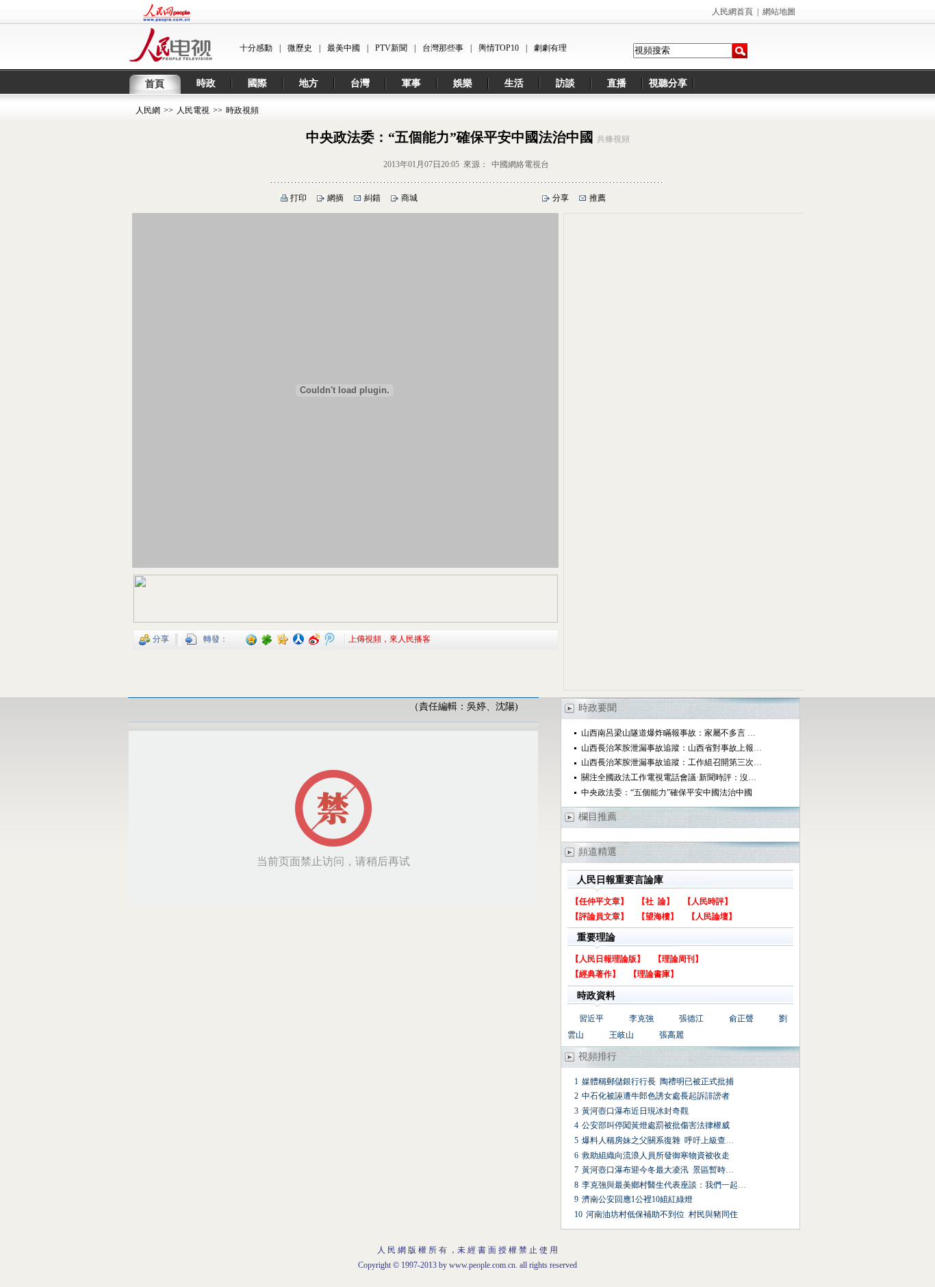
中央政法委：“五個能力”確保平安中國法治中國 (666, 792)
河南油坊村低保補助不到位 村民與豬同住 (662, 1214)
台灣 (360, 83)
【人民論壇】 (712, 916)
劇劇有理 (550, 48)
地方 (308, 83)
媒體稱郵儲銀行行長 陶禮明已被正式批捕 (658, 1081)
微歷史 (299, 48)
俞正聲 (741, 1018)
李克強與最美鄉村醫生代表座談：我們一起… (664, 1185)
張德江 (691, 1018)
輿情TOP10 (498, 48)
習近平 (591, 1018)
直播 (616, 83)
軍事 (411, 83)
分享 (560, 198)
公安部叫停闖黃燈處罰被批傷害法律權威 (656, 1125)
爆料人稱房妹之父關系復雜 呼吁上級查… (658, 1140)
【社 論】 (655, 901)
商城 (409, 198)
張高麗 (671, 1035)
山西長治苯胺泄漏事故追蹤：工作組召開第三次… (671, 762)
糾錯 (372, 198)
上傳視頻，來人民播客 (389, 638)
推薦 (597, 198)
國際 (257, 83)
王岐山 (621, 1035)
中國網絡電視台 (520, 164)
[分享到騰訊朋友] (267, 638)
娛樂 (462, 83)
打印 (298, 198)
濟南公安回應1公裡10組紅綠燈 (637, 1199)
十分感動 (256, 48)
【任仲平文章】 (599, 901)
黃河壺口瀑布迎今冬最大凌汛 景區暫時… (658, 1170)
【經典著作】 (595, 974)
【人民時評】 (707, 901)
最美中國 (343, 48)
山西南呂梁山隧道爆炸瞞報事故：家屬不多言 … (668, 733)
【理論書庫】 (653, 974)
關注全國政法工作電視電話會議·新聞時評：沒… (668, 777)
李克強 (641, 1018)
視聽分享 (668, 83)
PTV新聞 (391, 48)
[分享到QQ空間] (251, 638)
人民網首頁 (732, 11)
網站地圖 (779, 11)
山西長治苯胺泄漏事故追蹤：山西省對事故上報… (671, 748)
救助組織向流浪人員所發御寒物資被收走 (657, 1155)
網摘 (335, 198)
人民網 (148, 110)
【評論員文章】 (599, 916)
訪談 (565, 83)
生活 (514, 83)
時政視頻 (242, 110)
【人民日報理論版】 (608, 959)
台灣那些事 (442, 48)
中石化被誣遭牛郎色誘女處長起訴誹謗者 (656, 1096)
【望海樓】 (657, 916)
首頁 (154, 84)
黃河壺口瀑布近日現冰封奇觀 (635, 1111)
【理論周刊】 (678, 959)
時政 (206, 83)
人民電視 (193, 110)
